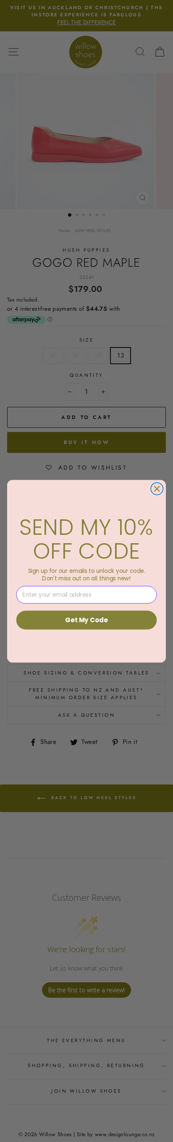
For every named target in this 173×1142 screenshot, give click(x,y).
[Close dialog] (157, 489)
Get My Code (86, 619)
